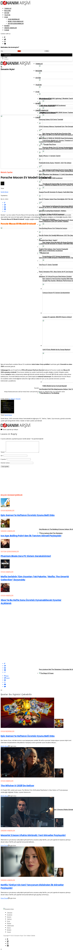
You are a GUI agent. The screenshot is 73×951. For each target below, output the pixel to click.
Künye (9, 928)
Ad (2, 456)
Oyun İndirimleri (13, 19)
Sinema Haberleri (10, 28)
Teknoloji (7, 8)
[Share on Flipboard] (38, 207)
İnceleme (7, 11)
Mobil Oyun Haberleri (15, 21)
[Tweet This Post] (38, 205)
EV (9, 399)
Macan (13, 399)
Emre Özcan (4, 845)
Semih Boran (4, 192)
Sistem (6, 13)
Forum (6, 30)
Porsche (18, 399)
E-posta (4, 459)
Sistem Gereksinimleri (16, 23)
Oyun (6, 17)
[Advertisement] (14, 480)
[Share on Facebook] (38, 203)
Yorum (3, 452)
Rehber (6, 26)
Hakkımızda (7, 55)
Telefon (7, 15)
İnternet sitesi (5, 463)
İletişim (9, 930)
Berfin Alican (4, 746)
